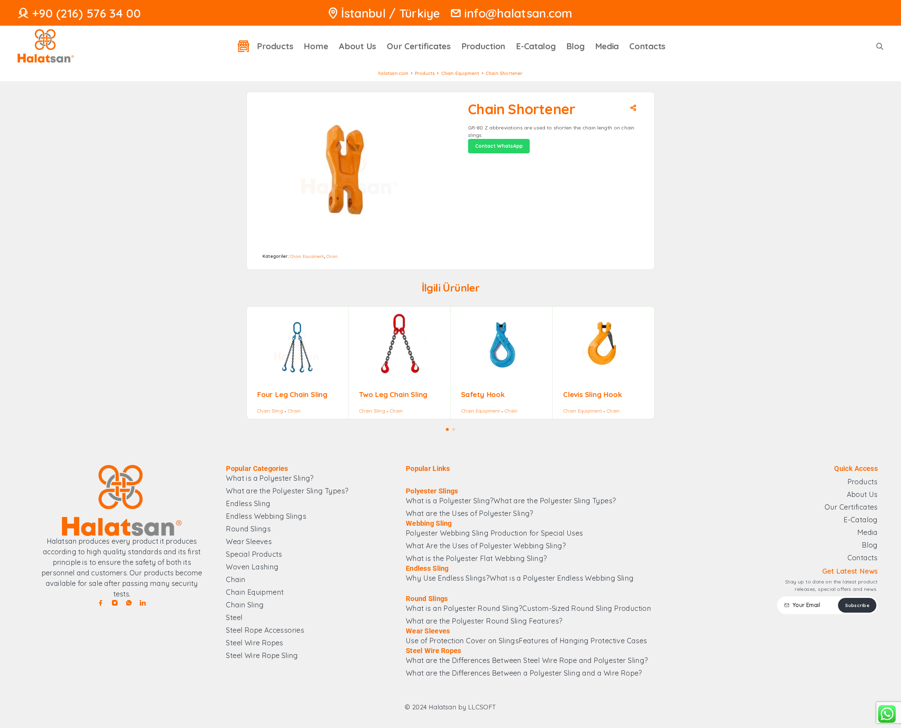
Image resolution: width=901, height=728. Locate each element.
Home (316, 46)
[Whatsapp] (129, 603)
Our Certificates (419, 46)
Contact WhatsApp (499, 146)
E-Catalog (536, 46)
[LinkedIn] (143, 603)
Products (275, 46)
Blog (575, 46)
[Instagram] (115, 603)
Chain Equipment (460, 73)
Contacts (647, 46)
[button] (447, 429)
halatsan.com (393, 73)
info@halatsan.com (518, 13)
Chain (332, 256)
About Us (357, 46)
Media (607, 46)
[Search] (880, 46)
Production (483, 46)
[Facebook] (101, 603)
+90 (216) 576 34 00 (86, 13)
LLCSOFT (482, 707)
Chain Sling (270, 411)
